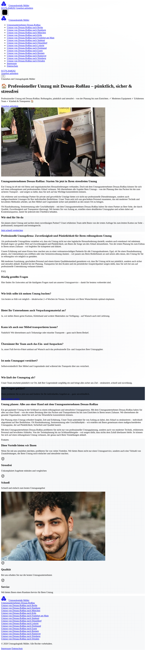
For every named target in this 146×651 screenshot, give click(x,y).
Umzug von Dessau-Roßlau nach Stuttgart (26, 40)
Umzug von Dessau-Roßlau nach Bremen (25, 53)
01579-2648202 (8, 8)
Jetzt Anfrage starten (10, 399)
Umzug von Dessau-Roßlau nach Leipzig (25, 45)
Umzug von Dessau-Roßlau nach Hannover (26, 55)
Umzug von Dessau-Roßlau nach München (26, 32)
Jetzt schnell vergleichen (12, 230)
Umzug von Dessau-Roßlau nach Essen (25, 50)
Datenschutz (12, 66)
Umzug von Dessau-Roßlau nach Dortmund (27, 48)
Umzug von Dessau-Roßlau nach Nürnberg (26, 58)
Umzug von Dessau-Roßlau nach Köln (24, 35)
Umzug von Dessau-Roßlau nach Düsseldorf (27, 43)
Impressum (12, 63)
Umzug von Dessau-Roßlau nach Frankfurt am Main (30, 38)
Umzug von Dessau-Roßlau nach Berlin (25, 27)
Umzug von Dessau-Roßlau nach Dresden (26, 61)
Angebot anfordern (24, 8)
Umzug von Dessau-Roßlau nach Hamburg (26, 30)
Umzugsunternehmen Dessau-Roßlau (23, 25)
